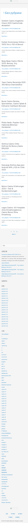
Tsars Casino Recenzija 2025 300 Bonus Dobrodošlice (14, 83)
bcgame (3, 361)
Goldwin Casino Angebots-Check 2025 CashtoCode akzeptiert (13, 23)
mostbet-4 (4, 447)
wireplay (4, 495)
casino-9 (4, 419)
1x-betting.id (4, 338)
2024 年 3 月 (5, 309)
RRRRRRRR (4, 472)
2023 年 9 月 (5, 323)
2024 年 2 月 (5, 312)
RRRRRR (4, 467)
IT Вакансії (4, 431)
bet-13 (3, 368)
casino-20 (4, 405)
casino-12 (4, 394)
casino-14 (4, 398)
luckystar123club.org (7, 437)
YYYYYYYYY (5, 500)
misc (3, 440)
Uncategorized (5, 486)
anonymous (4, 359)
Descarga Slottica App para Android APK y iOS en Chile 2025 (13, 167)
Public (3, 465)
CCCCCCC (4, 421)
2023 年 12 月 (5, 316)
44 (2, 352)
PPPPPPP (4, 463)
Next (14, 234)
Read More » (5, 36)
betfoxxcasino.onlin (6, 375)
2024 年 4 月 (5, 307)
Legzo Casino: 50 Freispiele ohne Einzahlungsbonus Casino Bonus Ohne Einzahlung (13, 211)
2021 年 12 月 (5, 326)
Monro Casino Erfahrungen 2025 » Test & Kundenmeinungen (13, 188)
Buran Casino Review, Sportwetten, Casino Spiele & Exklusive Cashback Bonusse (14, 103)
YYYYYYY (4, 497)
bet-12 (3, 366)
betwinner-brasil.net (6, 384)
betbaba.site (5, 373)
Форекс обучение (6, 502)
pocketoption (5, 461)
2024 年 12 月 (5, 298)
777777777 (4, 357)
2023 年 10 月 (5, 321)
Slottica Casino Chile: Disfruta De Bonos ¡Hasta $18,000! (12, 146)
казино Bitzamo (5, 263)
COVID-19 (16, 254)
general (3, 428)
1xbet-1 (3, 341)
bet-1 (3, 364)
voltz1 (3, 493)
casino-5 (4, 410)
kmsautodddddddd (6, 433)
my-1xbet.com (5, 451)
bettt (3, 380)
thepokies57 (4, 481)
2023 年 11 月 (5, 319)
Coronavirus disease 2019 (8, 254)
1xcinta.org (4, 345)
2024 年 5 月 (5, 305)
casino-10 (4, 389)
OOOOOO (4, 456)
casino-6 (4, 412)
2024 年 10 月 (5, 300)
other (3, 458)
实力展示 (20, 513)
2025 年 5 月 (5, 291)
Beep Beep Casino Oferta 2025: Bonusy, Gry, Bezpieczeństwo (12, 63)
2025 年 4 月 (5, 293)
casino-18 (4, 401)
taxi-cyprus (4, 477)
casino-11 (4, 391)
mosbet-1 (4, 442)
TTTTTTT (4, 484)
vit (2, 491)
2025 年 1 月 (4, 296)
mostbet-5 (4, 449)
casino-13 (4, 396)
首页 (7, 513)
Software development (7, 474)
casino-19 (4, 403)
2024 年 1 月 (5, 314)
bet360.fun (4, 371)
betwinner (4, 382)
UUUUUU (4, 488)
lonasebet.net (5, 435)
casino (3, 387)
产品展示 (10, 517)
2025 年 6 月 (5, 289)
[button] (14, 3)
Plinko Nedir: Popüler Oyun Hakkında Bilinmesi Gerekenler (13, 124)
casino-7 (4, 414)
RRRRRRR (4, 470)
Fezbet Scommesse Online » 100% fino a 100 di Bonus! (13, 43)
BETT (3, 377)
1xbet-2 (3, 343)
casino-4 (4, 408)
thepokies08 (4, 479)
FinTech (3, 426)
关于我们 (13, 513)
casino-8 (4, 417)
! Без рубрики (5, 28)
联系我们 (18, 517)
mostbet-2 (4, 444)
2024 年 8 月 (5, 303)
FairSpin (3, 424)
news (3, 454)
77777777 (4, 354)
